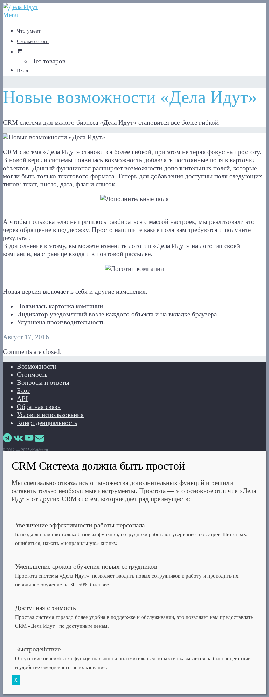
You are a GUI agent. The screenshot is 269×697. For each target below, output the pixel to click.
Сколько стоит (33, 41)
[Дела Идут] (20, 7)
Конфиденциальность (47, 422)
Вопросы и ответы (43, 382)
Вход (22, 70)
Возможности (36, 366)
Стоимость (32, 374)
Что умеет (29, 31)
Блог (23, 390)
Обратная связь (39, 406)
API (22, 398)
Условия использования (50, 414)
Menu (11, 15)
